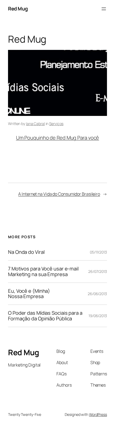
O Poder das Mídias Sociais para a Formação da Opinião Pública (45, 315)
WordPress (98, 414)
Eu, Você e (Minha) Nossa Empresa (29, 293)
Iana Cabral (35, 123)
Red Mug (18, 8)
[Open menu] (104, 9)
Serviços (56, 123)
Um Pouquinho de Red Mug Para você (57, 137)
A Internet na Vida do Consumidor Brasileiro (59, 194)
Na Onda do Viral (26, 252)
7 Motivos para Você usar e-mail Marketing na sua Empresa (43, 271)
